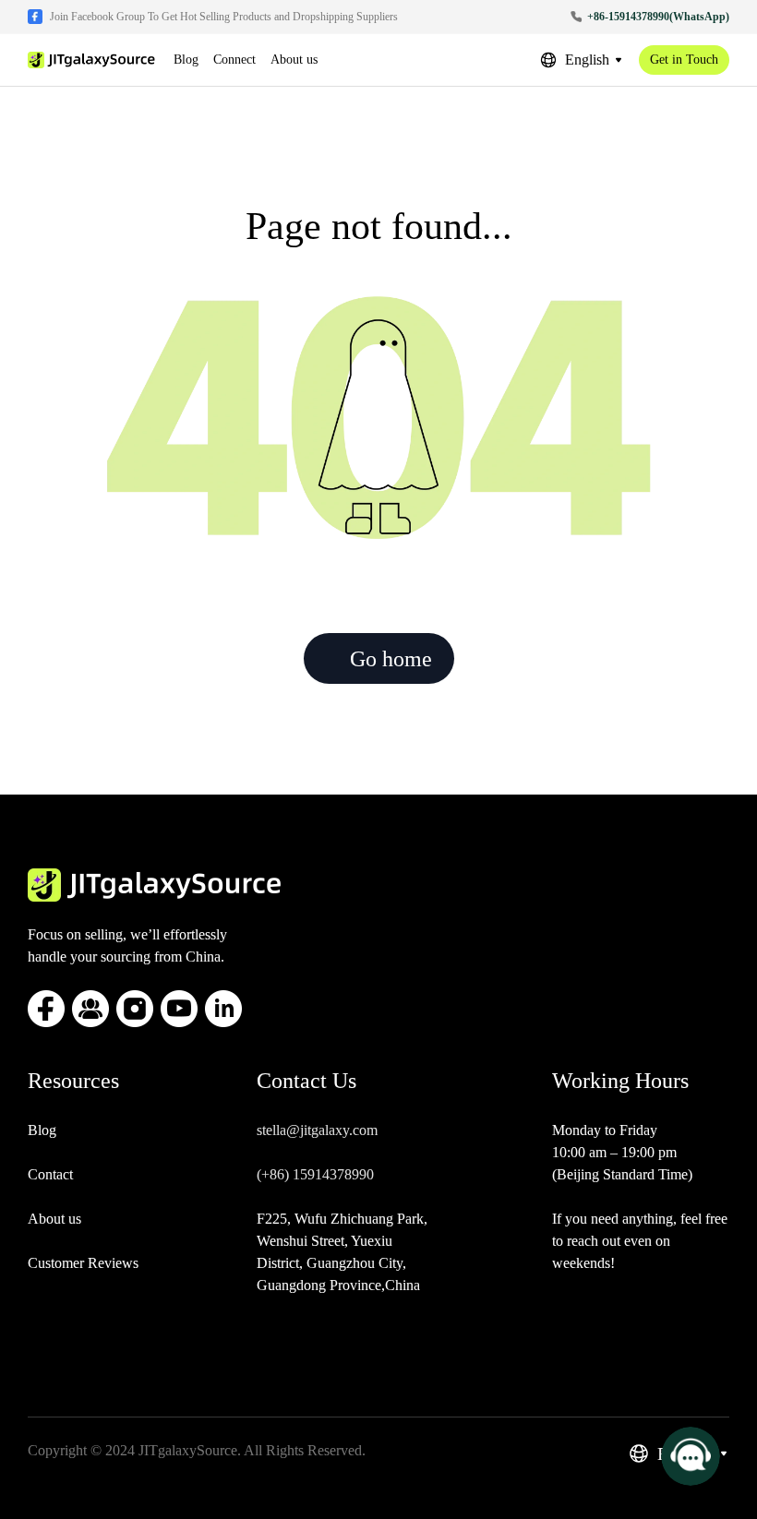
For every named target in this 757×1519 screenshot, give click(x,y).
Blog (42, 1130)
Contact (50, 1174)
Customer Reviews (83, 1263)
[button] (581, 60)
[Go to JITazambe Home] (92, 60)
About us (54, 1218)
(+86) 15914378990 (315, 1174)
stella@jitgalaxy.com (317, 1130)
